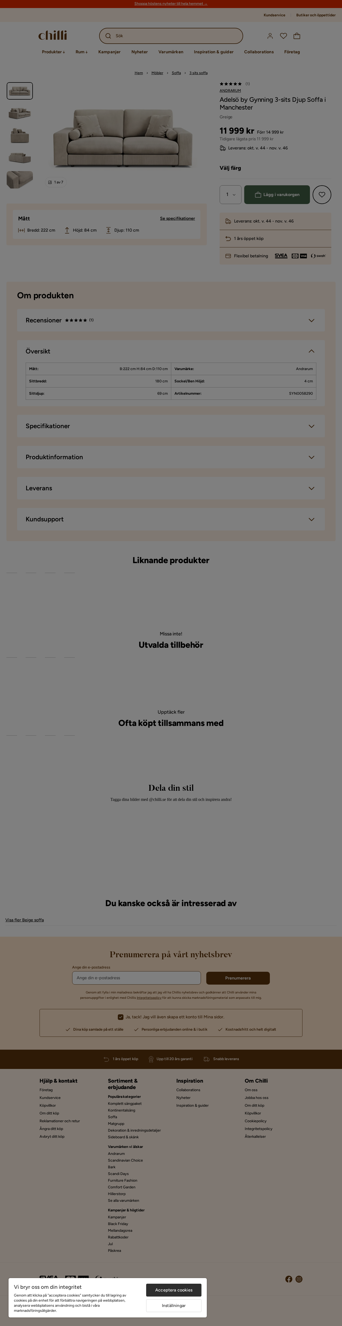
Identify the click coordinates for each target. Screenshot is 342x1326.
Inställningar (174, 1305)
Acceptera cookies (173, 1290)
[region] (108, 1297)
